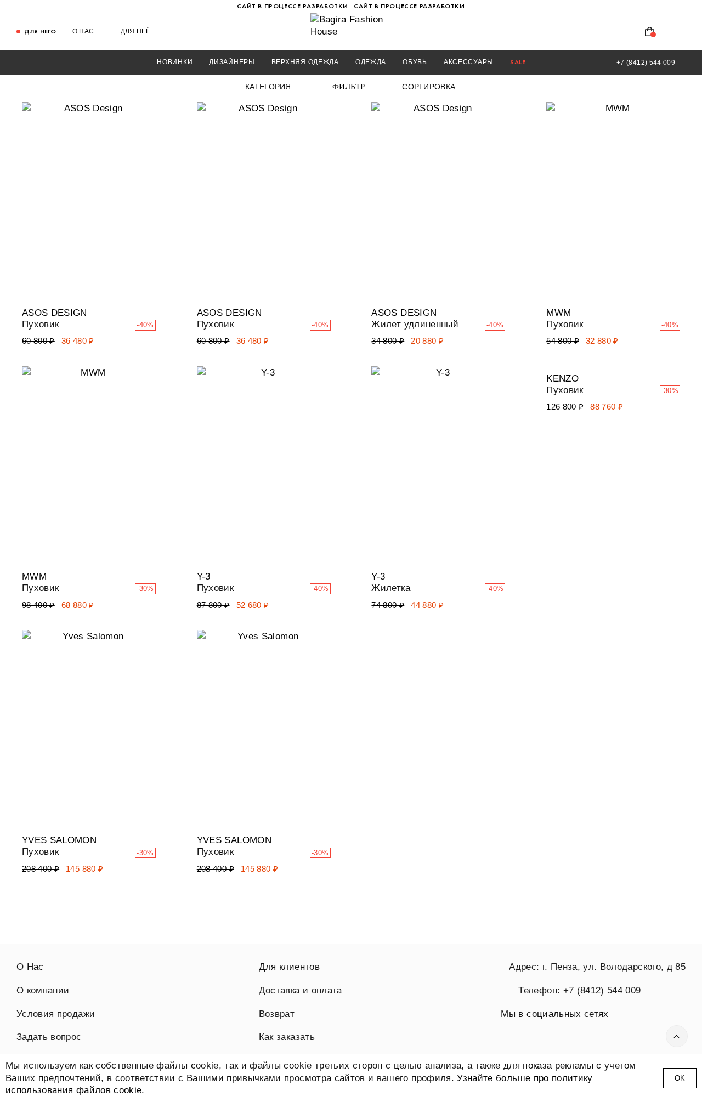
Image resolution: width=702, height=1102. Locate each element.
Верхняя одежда (305, 62)
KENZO (562, 378)
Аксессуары (469, 62)
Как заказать (287, 1036)
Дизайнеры (231, 62)
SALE (518, 62)
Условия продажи (55, 1013)
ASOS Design (54, 312)
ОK (680, 1078)
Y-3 (204, 576)
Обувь (415, 62)
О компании (42, 990)
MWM (558, 312)
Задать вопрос (49, 1036)
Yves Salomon (59, 839)
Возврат (277, 1013)
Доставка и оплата (300, 990)
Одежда (370, 62)
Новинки (175, 62)
